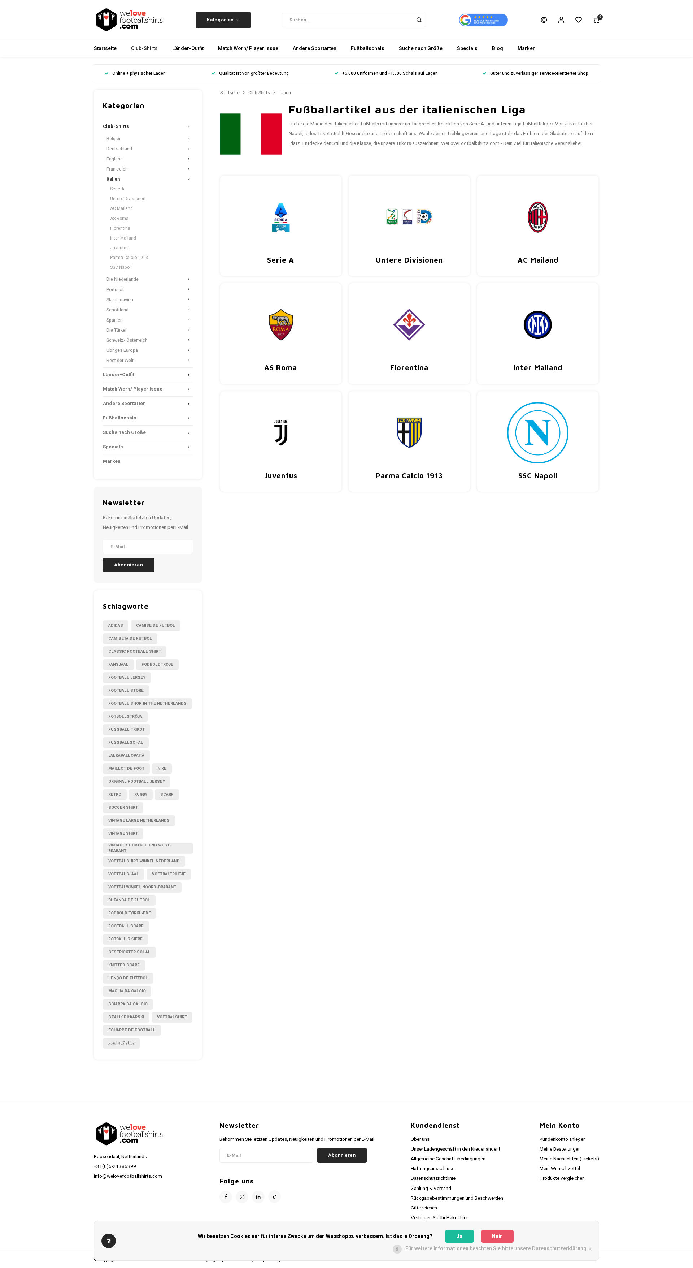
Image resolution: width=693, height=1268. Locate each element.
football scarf (126, 926)
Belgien (114, 138)
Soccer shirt (123, 808)
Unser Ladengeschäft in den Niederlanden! (455, 1149)
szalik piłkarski (126, 1017)
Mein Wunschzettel (560, 1168)
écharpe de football (132, 1030)
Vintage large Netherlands (139, 821)
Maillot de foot (126, 768)
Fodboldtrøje (157, 664)
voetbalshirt (172, 1017)
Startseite (105, 48)
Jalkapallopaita (126, 755)
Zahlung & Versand (431, 1188)
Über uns (420, 1139)
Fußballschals (367, 48)
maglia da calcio (127, 991)
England (114, 159)
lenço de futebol (128, 978)
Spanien (114, 320)
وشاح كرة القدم (121, 1043)
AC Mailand (121, 208)
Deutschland (119, 149)
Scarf (167, 795)
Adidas (115, 625)
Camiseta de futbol (130, 638)
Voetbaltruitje (169, 874)
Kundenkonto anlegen (563, 1139)
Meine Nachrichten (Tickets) (569, 1159)
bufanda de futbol (129, 900)
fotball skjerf (125, 939)
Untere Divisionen (127, 198)
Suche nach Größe (421, 48)
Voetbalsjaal (123, 874)
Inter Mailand (123, 238)
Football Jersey (126, 677)
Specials (467, 48)
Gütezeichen (424, 1208)
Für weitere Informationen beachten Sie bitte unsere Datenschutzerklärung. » (498, 1248)
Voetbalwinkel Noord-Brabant (142, 887)
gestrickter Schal (129, 952)
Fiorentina (120, 228)
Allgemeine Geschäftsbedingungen (448, 1159)
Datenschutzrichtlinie (433, 1178)
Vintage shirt (123, 834)
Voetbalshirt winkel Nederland (144, 861)
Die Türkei (116, 330)
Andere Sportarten (314, 48)
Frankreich (117, 169)
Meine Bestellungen (560, 1149)
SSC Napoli (121, 267)
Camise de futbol (155, 625)
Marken (527, 48)
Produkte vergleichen (562, 1178)
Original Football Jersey (136, 782)
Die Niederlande (122, 279)
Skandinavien (119, 300)
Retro (114, 795)
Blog (497, 48)
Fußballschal (125, 742)
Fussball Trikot (126, 729)
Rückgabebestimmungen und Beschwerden (457, 1198)
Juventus (119, 248)
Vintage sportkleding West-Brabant (139, 848)
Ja (459, 1236)
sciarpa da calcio (128, 1004)
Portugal (114, 289)
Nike (161, 768)
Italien (113, 179)
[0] (596, 19)
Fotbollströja (125, 716)
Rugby (140, 795)
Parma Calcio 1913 (129, 257)
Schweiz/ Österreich (127, 340)
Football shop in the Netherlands (147, 703)
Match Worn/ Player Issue (248, 48)
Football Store (126, 690)
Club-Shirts (144, 48)
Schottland (117, 310)
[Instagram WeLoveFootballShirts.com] (242, 1197)
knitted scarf (124, 965)
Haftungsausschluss (432, 1168)
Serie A (117, 189)
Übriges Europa (122, 350)
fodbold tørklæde (129, 913)
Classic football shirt (134, 651)
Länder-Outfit (188, 48)
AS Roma (119, 218)
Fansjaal (118, 664)
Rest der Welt (120, 360)
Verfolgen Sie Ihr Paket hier (439, 1217)
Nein (497, 1236)
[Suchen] (419, 20)
